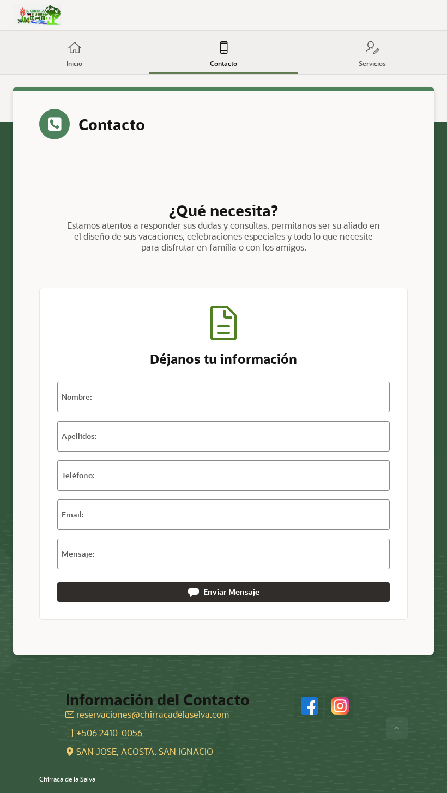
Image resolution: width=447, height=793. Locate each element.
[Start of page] (397, 728)
